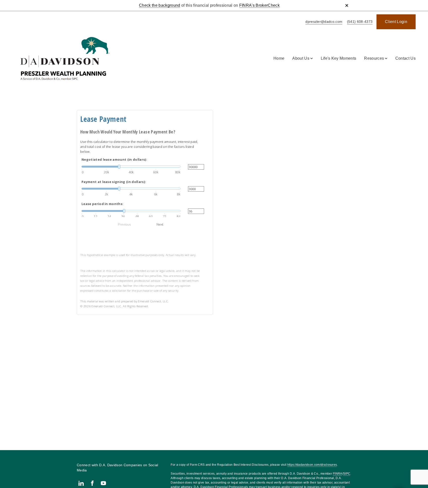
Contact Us (405, 58)
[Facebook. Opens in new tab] (92, 483)
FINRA (337, 473)
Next (160, 224)
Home (278, 58)
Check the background (159, 5)
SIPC (346, 473)
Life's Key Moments (338, 58)
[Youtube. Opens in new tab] (103, 483)
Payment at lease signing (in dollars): (113, 182)
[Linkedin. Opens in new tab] (81, 483)
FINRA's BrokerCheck (259, 5)
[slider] (131, 167)
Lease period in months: (102, 204)
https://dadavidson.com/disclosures (312, 464)
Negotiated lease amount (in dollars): (114, 159)
